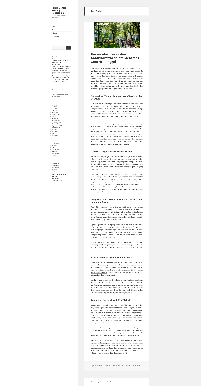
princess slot (55, 176)
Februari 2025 (56, 116)
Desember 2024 (56, 120)
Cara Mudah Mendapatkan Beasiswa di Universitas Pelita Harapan (61, 72)
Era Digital (125, 365)
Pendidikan (55, 30)
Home (54, 26)
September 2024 (57, 126)
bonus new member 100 (59, 175)
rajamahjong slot (57, 180)
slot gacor (55, 171)
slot (53, 173)
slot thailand (55, 165)
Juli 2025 (54, 107)
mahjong (54, 169)
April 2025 (55, 112)
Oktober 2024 (56, 124)
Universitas (55, 36)
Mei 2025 (54, 111)
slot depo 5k (55, 163)
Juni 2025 (54, 109)
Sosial (131, 365)
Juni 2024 (54, 131)
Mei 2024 (54, 133)
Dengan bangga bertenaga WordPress (102, 382)
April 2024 (55, 135)
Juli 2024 (54, 129)
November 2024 (56, 122)
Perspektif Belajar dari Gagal (60, 76)
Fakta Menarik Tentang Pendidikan (59, 10)
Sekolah (54, 33)
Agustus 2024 (56, 128)
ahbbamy (107, 365)
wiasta (54, 155)
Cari (53, 45)
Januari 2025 (56, 118)
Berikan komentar (97, 367)
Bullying (54, 145)
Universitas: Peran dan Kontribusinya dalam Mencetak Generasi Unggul (115, 58)
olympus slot (55, 167)
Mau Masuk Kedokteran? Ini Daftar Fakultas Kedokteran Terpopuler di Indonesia (60, 79)
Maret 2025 (55, 114)
